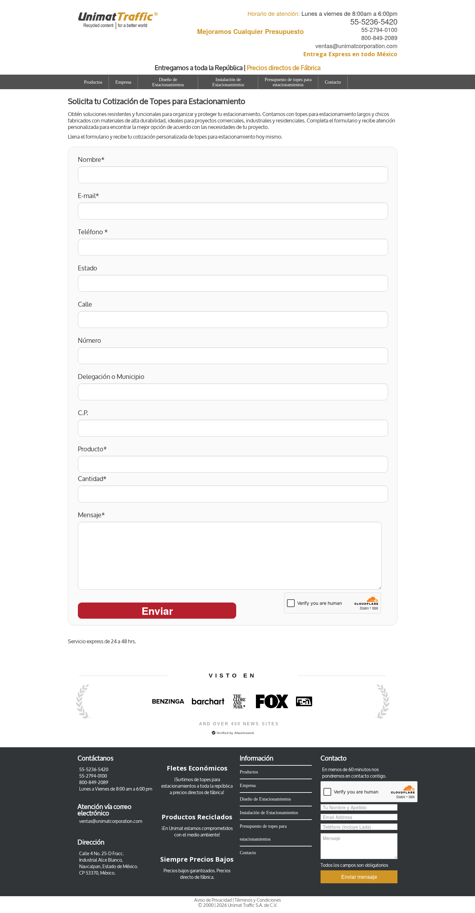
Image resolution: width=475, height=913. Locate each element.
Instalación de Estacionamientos (228, 82)
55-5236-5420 (373, 21)
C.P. (83, 413)
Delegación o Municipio (111, 377)
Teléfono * (93, 232)
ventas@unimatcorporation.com (356, 45)
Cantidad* (92, 479)
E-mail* (88, 196)
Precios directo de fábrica (205, 874)
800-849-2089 (379, 37)
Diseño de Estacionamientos (168, 82)
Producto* (92, 449)
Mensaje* (91, 515)
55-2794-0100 (379, 29)
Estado (87, 268)
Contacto (333, 82)
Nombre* (91, 160)
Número (89, 341)
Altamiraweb (244, 733)
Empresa (123, 82)
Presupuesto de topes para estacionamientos (288, 82)
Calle (85, 304)
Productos (93, 82)
